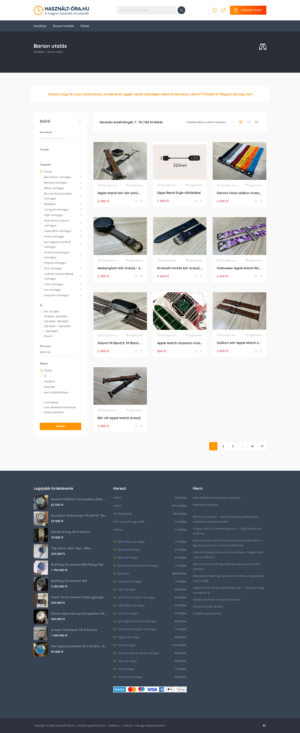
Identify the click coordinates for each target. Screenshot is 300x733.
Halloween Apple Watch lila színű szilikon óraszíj (239, 268)
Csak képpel (51, 402)
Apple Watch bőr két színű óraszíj (120, 193)
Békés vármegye (54, 188)
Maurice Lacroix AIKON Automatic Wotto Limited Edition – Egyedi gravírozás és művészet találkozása (228, 542)
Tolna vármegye (53, 284)
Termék (44, 149)
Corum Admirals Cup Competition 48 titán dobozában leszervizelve (79, 613)
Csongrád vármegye (56, 209)
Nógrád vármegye (55, 263)
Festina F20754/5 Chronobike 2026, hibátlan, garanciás (79, 499)
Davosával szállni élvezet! (208, 606)
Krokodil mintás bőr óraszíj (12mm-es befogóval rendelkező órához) (179, 268)
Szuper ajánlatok (54, 412)
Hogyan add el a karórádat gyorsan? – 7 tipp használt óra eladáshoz (227, 531)
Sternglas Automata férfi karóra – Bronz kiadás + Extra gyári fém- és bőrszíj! (79, 646)
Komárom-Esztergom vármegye (57, 254)
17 (262, 446)
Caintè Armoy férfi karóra (70, 532)
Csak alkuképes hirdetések (60, 407)
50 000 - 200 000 (55, 316)
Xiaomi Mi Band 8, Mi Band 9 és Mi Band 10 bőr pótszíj (120, 343)
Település (45, 164)
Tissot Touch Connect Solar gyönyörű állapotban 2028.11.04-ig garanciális (79, 597)
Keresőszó (46, 132)
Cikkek (84, 26)
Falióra (117, 497)
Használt (49, 387)
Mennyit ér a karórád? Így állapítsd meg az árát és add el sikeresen (227, 566)
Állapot (44, 363)
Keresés (60, 426)
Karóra (117, 505)
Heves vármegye (54, 236)
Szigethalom (136, 185)
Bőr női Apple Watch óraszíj (119, 418)
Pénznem (45, 346)
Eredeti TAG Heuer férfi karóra (74, 630)
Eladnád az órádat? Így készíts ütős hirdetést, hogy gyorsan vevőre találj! (228, 578)
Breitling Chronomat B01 (69, 581)
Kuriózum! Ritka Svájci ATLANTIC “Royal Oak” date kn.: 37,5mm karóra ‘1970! (79, 515)
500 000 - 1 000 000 (57, 326)
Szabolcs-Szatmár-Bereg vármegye (58, 276)
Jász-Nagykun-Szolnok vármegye (57, 244)
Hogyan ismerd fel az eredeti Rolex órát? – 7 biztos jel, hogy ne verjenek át (228, 590)
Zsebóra (118, 529)
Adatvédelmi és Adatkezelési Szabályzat (217, 497)
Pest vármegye (53, 268)
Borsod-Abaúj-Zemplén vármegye (58, 196)
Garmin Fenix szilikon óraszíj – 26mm (239, 193)
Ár (41, 305)
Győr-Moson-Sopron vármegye (56, 223)
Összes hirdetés (63, 26)
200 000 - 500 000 (56, 321)
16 (252, 446)
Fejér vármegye (53, 215)
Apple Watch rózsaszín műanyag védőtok (179, 343)
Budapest (50, 204)
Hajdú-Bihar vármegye (57, 231)
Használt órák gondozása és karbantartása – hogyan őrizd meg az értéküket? (228, 554)
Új (45, 376)
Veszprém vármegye (56, 295)
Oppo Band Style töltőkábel (179, 193)
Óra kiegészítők (122, 513)
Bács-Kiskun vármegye (57, 177)
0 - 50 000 (52, 311)
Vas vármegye (52, 289)
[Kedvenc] (141, 201)
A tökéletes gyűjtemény (207, 613)
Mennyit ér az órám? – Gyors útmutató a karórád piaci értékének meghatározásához (225, 519)
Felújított (49, 381)
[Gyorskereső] (262, 47)
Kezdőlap (40, 26)
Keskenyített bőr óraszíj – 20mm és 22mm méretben (120, 268)
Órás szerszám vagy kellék (129, 521)
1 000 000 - (51, 331)
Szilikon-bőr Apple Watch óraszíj (239, 343)
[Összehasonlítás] (223, 10)
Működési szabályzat (205, 504)
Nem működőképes (56, 392)
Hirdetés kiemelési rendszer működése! (216, 599)
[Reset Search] (79, 121)
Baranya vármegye (55, 182)
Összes (48, 171)
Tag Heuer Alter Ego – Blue (71, 548)
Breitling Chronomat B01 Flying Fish (77, 564)
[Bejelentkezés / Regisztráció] (214, 10)
